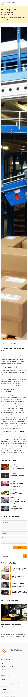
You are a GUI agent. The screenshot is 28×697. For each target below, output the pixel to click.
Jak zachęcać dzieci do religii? (18, 577)
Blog (2, 663)
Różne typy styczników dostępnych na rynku (17, 492)
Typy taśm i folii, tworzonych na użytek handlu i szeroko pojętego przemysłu (18, 501)
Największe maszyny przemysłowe (16, 509)
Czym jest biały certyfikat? (18, 475)
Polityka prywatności (7, 666)
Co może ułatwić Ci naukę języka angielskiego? (19, 569)
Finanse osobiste (6, 692)
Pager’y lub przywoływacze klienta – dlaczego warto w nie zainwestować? (18, 468)
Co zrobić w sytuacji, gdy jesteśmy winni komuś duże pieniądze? (19, 592)
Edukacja (3, 689)
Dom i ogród (4, 686)
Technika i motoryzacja (9, 338)
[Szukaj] (25, 556)
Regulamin (4, 669)
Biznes (3, 679)
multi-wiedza (5, 343)
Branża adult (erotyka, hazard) (10, 682)
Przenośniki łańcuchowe (7, 435)
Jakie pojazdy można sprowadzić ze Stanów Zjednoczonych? (16, 484)
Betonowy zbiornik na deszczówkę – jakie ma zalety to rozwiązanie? (18, 585)
